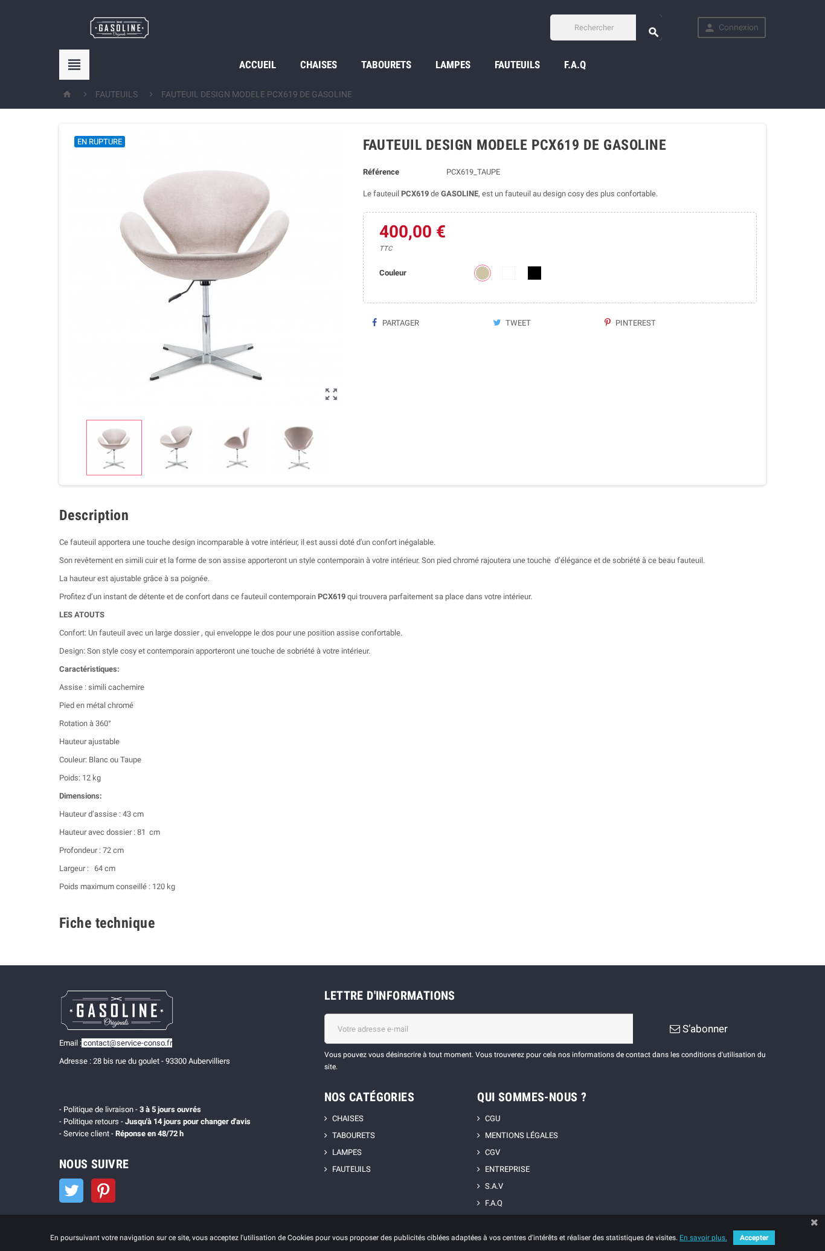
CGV (492, 1152)
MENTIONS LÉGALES (521, 1135)
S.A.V (494, 1186)
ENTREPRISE (507, 1169)
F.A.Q (575, 65)
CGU (492, 1118)
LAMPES (452, 65)
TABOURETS (386, 65)
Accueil (257, 65)
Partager (399, 322)
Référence (381, 171)
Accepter (754, 1237)
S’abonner (704, 1029)
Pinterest (635, 322)
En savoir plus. (703, 1237)
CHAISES (318, 65)
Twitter (71, 1191)
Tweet (517, 322)
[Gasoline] (119, 26)
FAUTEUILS (517, 65)
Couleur (392, 272)
